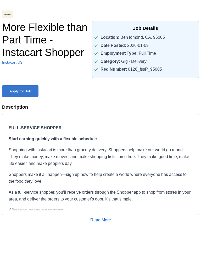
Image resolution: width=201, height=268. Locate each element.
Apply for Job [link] (20, 91)
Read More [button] (100, 220)
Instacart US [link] (12, 62)
